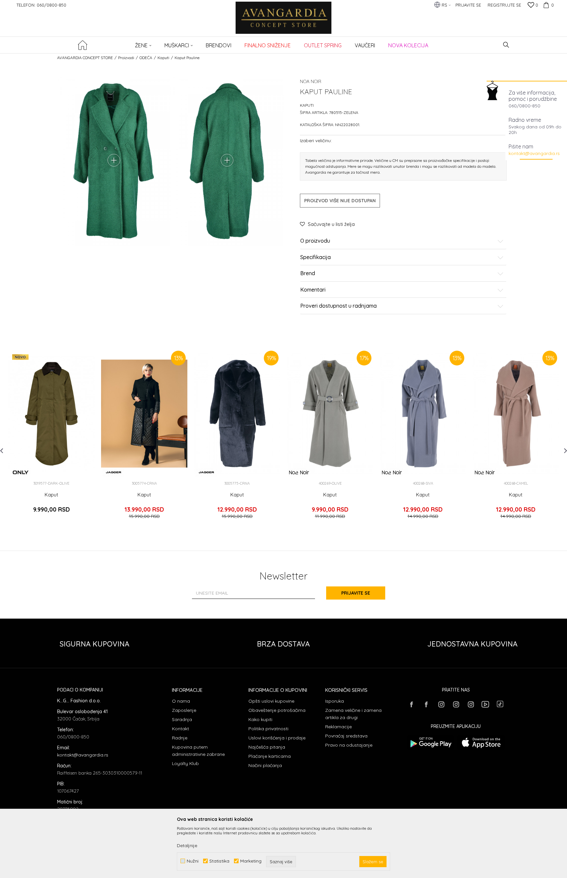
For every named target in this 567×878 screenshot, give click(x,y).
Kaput (51, 495)
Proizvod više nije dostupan (340, 201)
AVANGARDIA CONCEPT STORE (85, 57)
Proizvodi (126, 57)
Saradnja (182, 719)
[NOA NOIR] (299, 472)
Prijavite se (355, 593)
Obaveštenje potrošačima (276, 710)
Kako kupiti (260, 719)
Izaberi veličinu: (316, 140)
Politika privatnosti (268, 729)
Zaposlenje (184, 710)
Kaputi (163, 57)
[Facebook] (411, 704)
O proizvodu (315, 241)
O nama (181, 701)
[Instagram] (441, 704)
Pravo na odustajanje (348, 745)
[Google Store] (430, 742)
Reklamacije (338, 727)
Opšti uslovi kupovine (271, 701)
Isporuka (334, 701)
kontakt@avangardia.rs (534, 153)
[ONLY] (20, 472)
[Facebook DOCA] (426, 704)
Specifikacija (315, 257)
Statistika (219, 861)
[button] (506, 45)
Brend (307, 273)
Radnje (179, 738)
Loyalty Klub (185, 763)
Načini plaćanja (265, 765)
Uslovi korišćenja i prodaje (276, 738)
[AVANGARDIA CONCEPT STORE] (284, 22)
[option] (51, 437)
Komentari (313, 290)
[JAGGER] (113, 472)
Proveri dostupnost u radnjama (338, 306)
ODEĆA (145, 57)
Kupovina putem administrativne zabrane (198, 750)
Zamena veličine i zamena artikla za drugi (353, 713)
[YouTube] (485, 704)
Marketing (251, 861)
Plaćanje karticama (269, 756)
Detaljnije (187, 845)
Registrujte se (504, 5)
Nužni (193, 861)
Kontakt (180, 729)
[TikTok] (500, 704)
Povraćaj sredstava (346, 736)
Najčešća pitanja (266, 747)
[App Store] (481, 742)
